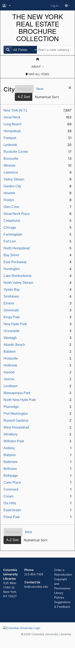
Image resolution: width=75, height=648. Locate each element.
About (36, 66)
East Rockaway (15, 262)
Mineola (9, 165)
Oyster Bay (12, 289)
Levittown (11, 386)
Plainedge (11, 406)
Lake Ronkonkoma (17, 276)
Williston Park (14, 441)
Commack (11, 489)
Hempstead (12, 131)
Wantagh (10, 338)
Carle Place (12, 482)
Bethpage (11, 475)
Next (39, 89)
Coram (9, 496)
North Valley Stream (18, 282)
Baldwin (10, 351)
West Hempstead (16, 427)
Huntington (12, 269)
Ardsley (9, 448)
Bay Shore (11, 255)
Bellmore (10, 468)
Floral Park (12, 517)
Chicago (10, 227)
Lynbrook (10, 145)
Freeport (10, 138)
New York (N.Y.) (15, 110)
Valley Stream (14, 179)
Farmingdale (13, 234)
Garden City (12, 186)
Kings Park (12, 317)
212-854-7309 (33, 574)
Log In (54, 5)
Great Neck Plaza (17, 214)
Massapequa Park (17, 393)
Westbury (11, 434)
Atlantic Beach (14, 344)
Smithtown (11, 296)
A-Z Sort (24, 97)
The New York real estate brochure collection (37, 27)
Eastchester (12, 510)
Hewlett (9, 193)
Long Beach (12, 124)
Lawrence (11, 172)
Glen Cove (11, 207)
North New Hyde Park (20, 400)
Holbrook (10, 365)
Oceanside (12, 331)
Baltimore (11, 462)
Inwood (9, 372)
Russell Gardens (16, 420)
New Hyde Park (15, 324)
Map (38, 74)
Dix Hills (10, 503)
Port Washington (16, 413)
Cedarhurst (12, 220)
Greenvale (11, 310)
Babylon (10, 455)
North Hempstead (17, 248)
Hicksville (11, 358)
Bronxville (11, 158)
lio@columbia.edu (36, 586)
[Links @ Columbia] (6, 5)
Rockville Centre (16, 151)
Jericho (9, 379)
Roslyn (9, 200)
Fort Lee (10, 241)
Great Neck (12, 117)
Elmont (9, 303)
